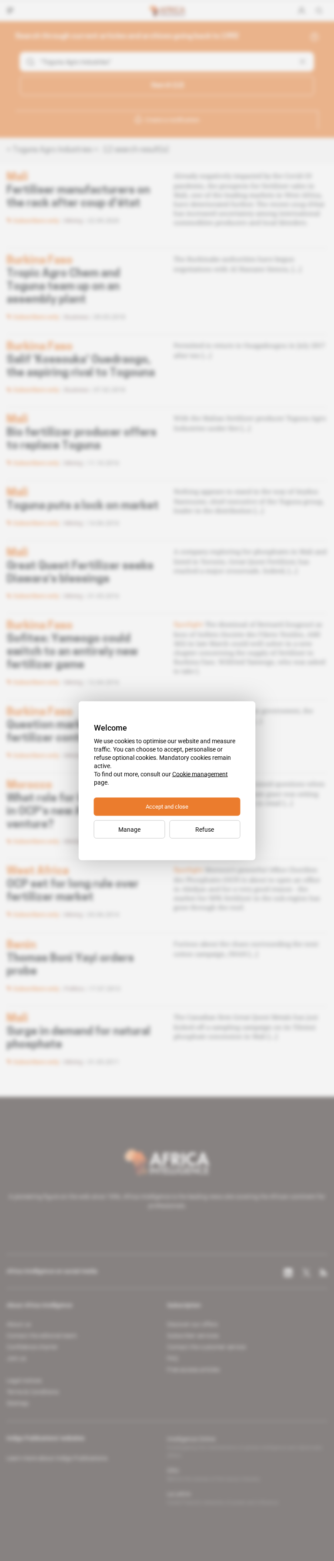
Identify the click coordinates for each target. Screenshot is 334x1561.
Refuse (204, 829)
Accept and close (167, 806)
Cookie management (200, 773)
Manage (129, 829)
